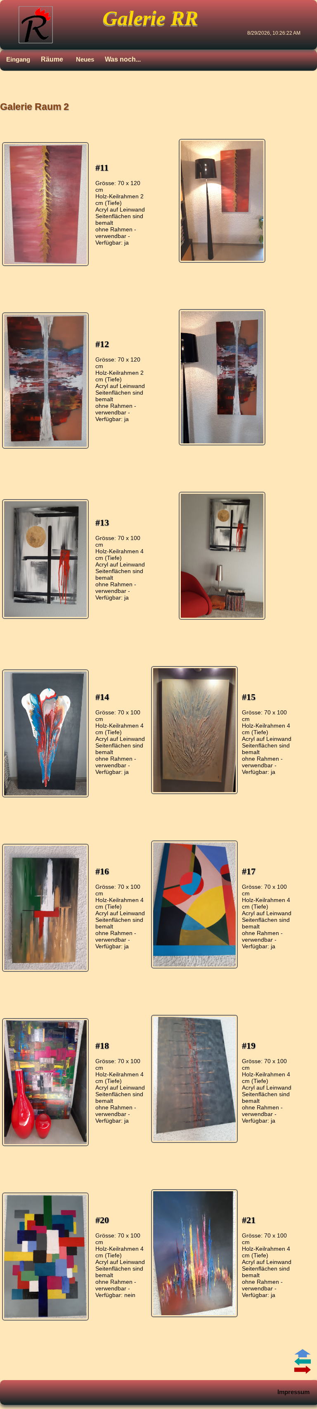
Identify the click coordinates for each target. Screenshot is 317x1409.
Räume (52, 59)
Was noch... (123, 59)
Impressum (293, 1391)
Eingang (18, 59)
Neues (85, 59)
